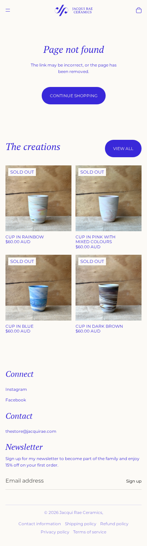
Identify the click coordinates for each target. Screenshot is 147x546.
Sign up (134, 481)
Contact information (39, 523)
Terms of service (89, 531)
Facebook (15, 399)
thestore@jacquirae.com (30, 431)
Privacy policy (55, 531)
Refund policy (114, 523)
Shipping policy (80, 523)
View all (123, 148)
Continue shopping (73, 95)
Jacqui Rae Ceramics (80, 512)
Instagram (16, 389)
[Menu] (8, 10)
